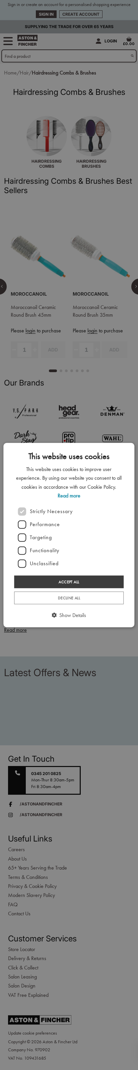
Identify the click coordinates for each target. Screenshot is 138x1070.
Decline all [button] (69, 598)
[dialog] (68, 535)
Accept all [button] (69, 581)
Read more (69, 495)
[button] (69, 615)
